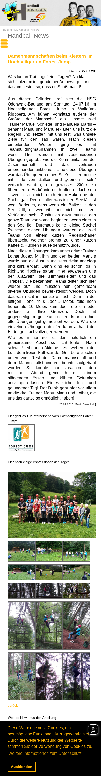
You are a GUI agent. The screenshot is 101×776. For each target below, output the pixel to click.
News (35, 29)
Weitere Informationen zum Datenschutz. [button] (45, 753)
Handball (24, 29)
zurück (13, 705)
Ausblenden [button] (21, 767)
